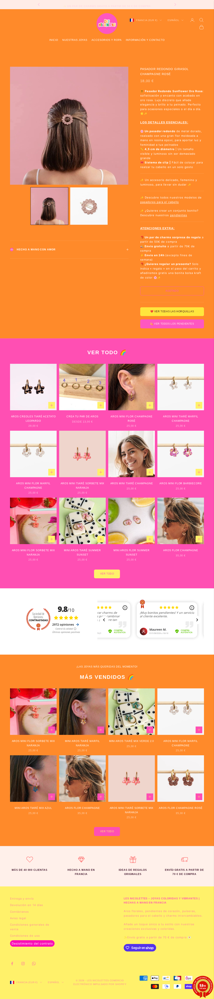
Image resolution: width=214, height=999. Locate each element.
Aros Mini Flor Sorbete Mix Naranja (33, 552)
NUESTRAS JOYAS (74, 40)
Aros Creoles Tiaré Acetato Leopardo (33, 418)
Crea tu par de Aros (82, 416)
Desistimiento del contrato (32, 943)
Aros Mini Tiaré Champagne (131, 483)
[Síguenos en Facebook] (12, 963)
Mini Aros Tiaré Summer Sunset (82, 552)
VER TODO (107, 573)
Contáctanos (19, 911)
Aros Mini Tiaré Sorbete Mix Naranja (82, 485)
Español (173, 20)
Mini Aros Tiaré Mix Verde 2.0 (131, 741)
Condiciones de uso (25, 935)
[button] (49, 206)
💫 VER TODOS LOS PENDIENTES (172, 323)
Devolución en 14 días (26, 905)
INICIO (53, 40)
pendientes (178, 215)
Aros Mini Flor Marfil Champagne (33, 485)
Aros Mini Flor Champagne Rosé (131, 418)
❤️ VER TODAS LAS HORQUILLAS (172, 311)
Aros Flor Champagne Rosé (181, 808)
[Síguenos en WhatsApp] (34, 963)
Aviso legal (18, 918)
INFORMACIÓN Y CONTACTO (145, 40)
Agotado (172, 290)
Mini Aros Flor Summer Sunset (131, 552)
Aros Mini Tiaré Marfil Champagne (180, 418)
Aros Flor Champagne (180, 550)
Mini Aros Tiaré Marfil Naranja (82, 743)
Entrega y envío (22, 898)
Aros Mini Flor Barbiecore (180, 483)
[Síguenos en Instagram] (23, 963)
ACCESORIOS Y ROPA (106, 40)
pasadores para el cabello (159, 202)
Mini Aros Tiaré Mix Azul (33, 808)
